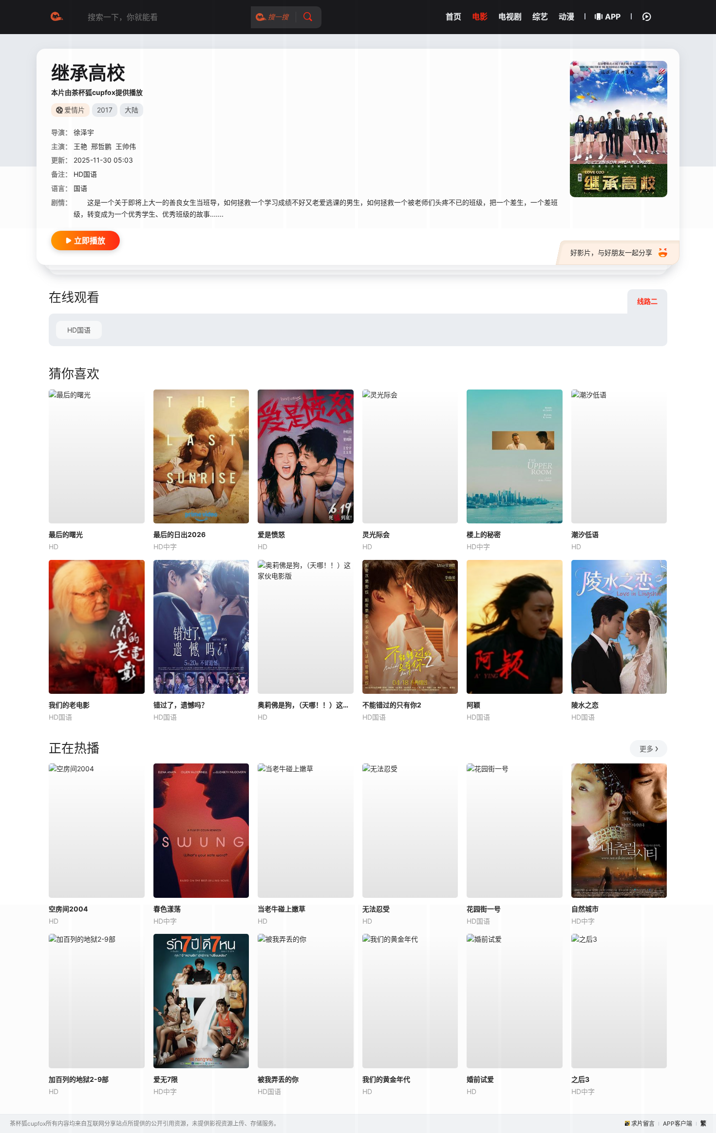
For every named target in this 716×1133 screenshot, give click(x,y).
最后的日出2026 (179, 534)
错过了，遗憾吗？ (180, 705)
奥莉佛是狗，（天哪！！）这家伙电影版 (306, 705)
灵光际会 (376, 534)
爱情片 (74, 110)
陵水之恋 (585, 705)
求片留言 (643, 1123)
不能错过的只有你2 (391, 705)
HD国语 (79, 330)
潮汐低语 (585, 534)
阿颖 (473, 705)
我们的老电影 (69, 705)
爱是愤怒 (271, 534)
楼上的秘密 (484, 534)
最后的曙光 (66, 534)
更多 (646, 748)
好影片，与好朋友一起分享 (611, 252)
